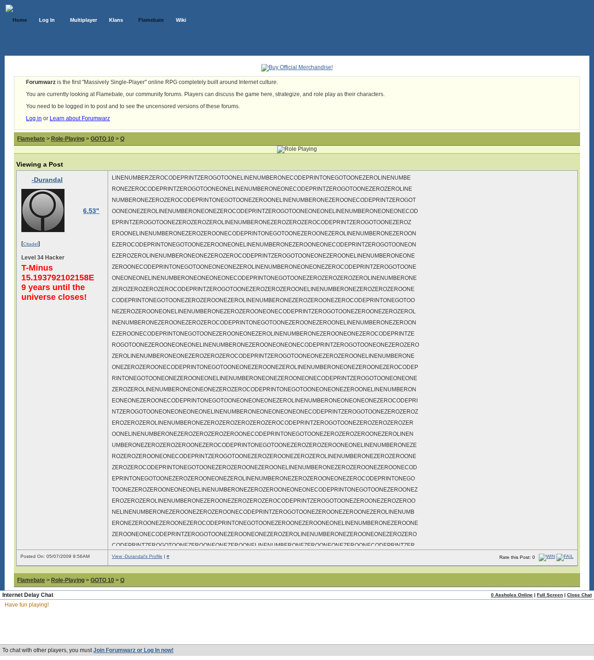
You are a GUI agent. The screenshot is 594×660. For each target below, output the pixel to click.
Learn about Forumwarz (80, 118)
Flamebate (31, 139)
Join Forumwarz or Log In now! (133, 650)
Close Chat (579, 594)
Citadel (30, 243)
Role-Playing (67, 139)
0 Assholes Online (512, 594)
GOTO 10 (102, 139)
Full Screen (550, 594)
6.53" (91, 210)
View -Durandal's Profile (137, 556)
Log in (34, 118)
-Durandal (47, 179)
